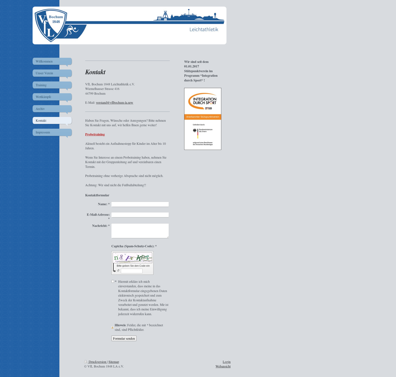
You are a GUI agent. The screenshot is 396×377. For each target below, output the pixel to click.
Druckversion (97, 361)
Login (227, 361)
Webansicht (223, 366)
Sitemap (113, 361)
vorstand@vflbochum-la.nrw (114, 102)
